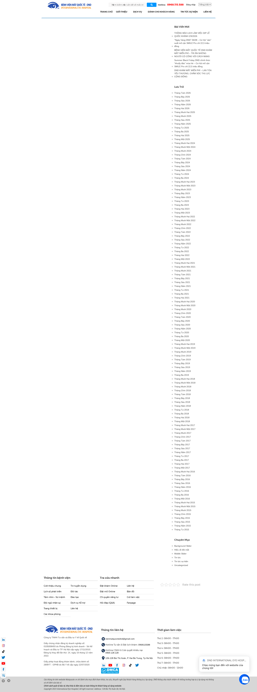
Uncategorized (181, 565)
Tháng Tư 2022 (181, 247)
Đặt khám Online (108, 586)
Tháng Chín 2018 (182, 390)
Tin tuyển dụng (78, 586)
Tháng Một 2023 (182, 212)
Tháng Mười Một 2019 (184, 348)
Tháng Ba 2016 (181, 495)
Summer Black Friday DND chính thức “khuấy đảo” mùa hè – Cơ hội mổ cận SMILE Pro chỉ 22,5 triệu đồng (192, 63)
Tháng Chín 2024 (182, 155)
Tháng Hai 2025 (181, 135)
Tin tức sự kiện (189, 11)
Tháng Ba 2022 (181, 251)
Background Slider (183, 546)
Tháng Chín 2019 (182, 355)
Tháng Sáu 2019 (182, 367)
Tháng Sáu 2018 (182, 402)
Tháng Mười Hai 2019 (184, 344)
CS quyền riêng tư (109, 597)
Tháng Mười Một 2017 (184, 429)
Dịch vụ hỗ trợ (78, 602)
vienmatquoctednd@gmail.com (120, 639)
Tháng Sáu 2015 (182, 522)
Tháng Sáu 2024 (182, 166)
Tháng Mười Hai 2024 (184, 143)
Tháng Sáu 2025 (182, 120)
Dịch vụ (137, 11)
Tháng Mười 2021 (182, 270)
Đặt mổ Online (107, 591)
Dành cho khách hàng (161, 11)
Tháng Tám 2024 (182, 158)
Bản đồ (130, 591)
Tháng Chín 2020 (182, 313)
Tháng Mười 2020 (182, 309)
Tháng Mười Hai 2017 (184, 425)
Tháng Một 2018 (182, 421)
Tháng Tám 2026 (182, 93)
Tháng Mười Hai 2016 (184, 471)
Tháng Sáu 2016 (182, 483)
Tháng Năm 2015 (182, 525)
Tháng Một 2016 (182, 498)
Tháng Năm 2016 (182, 487)
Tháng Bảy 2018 (182, 398)
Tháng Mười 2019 (182, 352)
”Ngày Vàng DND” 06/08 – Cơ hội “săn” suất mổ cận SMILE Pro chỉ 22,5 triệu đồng (192, 43)
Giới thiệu (121, 11)
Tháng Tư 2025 (181, 127)
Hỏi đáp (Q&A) (107, 602)
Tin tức (177, 557)
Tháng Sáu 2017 (182, 448)
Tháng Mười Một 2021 (184, 267)
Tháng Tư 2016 (181, 491)
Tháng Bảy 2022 (182, 236)
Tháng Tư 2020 (181, 332)
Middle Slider (180, 553)
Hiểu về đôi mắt (181, 550)
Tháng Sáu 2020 (182, 325)
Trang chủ (106, 11)
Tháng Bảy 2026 (182, 97)
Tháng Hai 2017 (181, 464)
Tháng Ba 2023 (181, 205)
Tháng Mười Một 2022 (184, 220)
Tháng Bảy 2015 (182, 518)
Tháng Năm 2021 (182, 286)
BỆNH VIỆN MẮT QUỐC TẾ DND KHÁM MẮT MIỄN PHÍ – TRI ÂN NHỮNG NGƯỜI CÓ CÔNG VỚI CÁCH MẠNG (193, 53)
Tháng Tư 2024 (181, 174)
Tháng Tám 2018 (182, 394)
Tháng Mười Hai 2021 (184, 263)
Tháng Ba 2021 (181, 294)
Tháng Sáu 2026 (182, 100)
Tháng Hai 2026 (181, 108)
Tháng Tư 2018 (181, 410)
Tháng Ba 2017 (181, 460)
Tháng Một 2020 (182, 340)
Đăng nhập (190, 5)
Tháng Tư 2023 (181, 201)
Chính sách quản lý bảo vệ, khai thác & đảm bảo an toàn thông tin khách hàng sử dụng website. (83, 686)
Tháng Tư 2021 (181, 290)
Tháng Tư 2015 (181, 529)
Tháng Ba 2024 (181, 178)
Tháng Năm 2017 (182, 452)
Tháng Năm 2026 (182, 104)
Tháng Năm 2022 (182, 243)
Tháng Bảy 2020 (182, 321)
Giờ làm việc (133, 597)
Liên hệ (207, 11)
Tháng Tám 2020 (182, 317)
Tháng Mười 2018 (182, 386)
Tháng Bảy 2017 (182, 444)
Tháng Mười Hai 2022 (184, 216)
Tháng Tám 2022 (182, 232)
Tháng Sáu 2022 (182, 240)
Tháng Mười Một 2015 (184, 506)
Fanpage (131, 602)
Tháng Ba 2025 (181, 131)
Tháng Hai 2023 (181, 209)
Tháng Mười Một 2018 (184, 383)
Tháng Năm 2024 (182, 170)
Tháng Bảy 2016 (182, 479)
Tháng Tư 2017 (181, 456)
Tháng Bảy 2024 (182, 162)
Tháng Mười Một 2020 (184, 305)
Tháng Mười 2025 (182, 116)
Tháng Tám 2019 (182, 359)
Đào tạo (75, 597)
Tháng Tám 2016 (182, 475)
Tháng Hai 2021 (181, 298)
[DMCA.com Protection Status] (110, 670)
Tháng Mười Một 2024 (184, 147)
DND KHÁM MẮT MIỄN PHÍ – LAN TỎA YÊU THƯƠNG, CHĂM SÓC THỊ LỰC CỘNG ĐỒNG (192, 73)
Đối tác (74, 591)
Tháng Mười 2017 (182, 433)
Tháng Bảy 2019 (182, 363)
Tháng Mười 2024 (182, 151)
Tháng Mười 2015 (182, 510)
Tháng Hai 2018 (181, 417)
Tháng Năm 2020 (182, 328)
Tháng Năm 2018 (182, 406)
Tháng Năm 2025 (182, 124)
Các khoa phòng (52, 614)
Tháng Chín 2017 (182, 437)
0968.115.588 (175, 4)
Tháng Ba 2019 (181, 375)
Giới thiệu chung (52, 586)
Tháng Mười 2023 (182, 189)
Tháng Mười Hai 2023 (184, 182)
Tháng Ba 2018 (181, 413)
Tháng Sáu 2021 (182, 282)
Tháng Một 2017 (182, 468)
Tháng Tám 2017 (182, 440)
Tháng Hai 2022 (181, 255)
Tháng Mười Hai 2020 (184, 301)
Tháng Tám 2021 (182, 274)
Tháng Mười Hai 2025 (184, 112)
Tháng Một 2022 (182, 259)
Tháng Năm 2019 (182, 371)
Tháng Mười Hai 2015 (184, 502)
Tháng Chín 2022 (182, 228)
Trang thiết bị (50, 608)
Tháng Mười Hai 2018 (184, 379)
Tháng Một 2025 (182, 139)
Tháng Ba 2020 (181, 336)
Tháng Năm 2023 (182, 197)
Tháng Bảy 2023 (182, 193)
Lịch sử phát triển (52, 591)
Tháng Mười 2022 (182, 224)
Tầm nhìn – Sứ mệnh (54, 597)
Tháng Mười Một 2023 (184, 185)
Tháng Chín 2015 (182, 514)
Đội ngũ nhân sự (52, 602)
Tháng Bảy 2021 (182, 278)
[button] (129, 11)
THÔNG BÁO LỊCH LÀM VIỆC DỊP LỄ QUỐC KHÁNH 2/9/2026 (192, 34)
